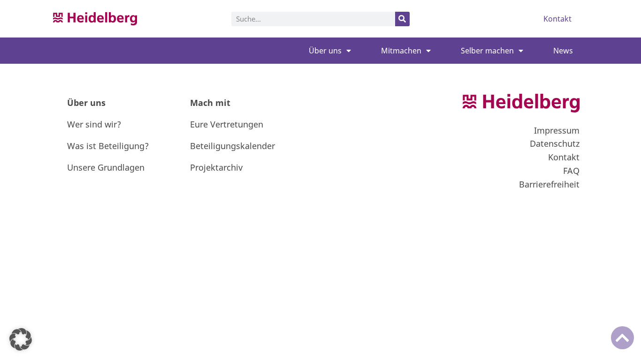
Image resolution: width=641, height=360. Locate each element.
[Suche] (402, 19)
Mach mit (210, 102)
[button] (20, 339)
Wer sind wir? (94, 124)
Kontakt (557, 19)
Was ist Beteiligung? (108, 145)
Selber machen (487, 50)
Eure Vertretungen (226, 124)
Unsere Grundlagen (106, 167)
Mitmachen (401, 50)
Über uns (325, 50)
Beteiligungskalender (232, 145)
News (563, 50)
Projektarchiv (216, 167)
